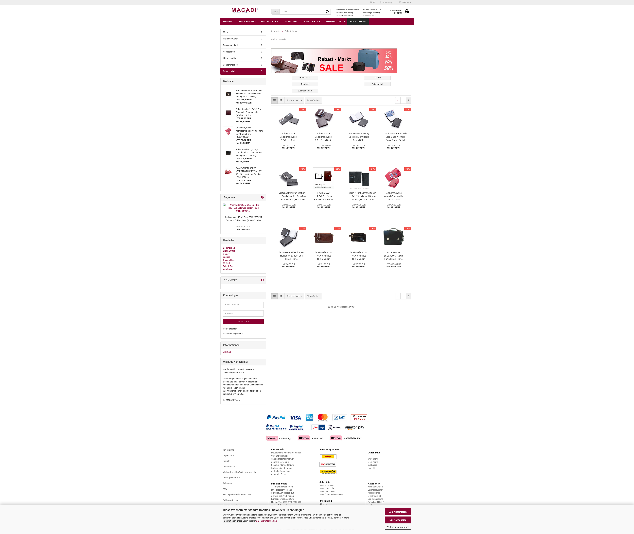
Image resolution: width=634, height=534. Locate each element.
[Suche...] (327, 12)
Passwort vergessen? (233, 333)
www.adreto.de (326, 485)
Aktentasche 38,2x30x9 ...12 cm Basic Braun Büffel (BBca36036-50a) (393, 256)
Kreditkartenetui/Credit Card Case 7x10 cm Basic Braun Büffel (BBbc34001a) (395, 137)
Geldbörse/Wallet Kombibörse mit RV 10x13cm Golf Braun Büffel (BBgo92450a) (393, 196)
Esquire (226, 257)
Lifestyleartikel (311, 21)
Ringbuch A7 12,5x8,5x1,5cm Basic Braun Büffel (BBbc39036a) (323, 196)
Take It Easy (228, 266)
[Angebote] (262, 197)
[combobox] (294, 100)
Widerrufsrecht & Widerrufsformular (239, 472)
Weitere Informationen (398, 527)
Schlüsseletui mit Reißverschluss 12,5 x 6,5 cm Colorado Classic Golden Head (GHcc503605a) (358, 256)
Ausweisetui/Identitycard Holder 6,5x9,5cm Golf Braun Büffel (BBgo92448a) (291, 256)
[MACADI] (244, 11)
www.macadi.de (327, 491)
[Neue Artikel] (262, 280)
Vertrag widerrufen (231, 477)
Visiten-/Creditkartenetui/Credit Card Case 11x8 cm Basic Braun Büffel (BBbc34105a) (295, 196)
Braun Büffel (229, 251)
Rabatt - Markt (358, 21)
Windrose (227, 269)
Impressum (228, 455)
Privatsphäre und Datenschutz (237, 494)
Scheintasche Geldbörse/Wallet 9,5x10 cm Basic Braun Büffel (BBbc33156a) (323, 137)
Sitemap (227, 352)
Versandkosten (230, 466)
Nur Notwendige (397, 520)
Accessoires (291, 21)
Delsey (226, 254)
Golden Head (229, 260)
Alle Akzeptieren (398, 512)
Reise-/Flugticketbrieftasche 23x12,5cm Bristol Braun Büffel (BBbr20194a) (363, 196)
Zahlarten (227, 483)
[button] (372, 2)
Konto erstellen (230, 328)
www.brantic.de (326, 488)
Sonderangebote (335, 21)
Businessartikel (270, 21)
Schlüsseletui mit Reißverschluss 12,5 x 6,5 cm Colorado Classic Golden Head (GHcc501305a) (323, 256)
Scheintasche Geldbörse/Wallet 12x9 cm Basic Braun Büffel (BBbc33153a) (288, 137)
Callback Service (230, 500)
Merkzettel (406, 2)
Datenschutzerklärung (266, 521)
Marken (227, 21)
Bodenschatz (229, 248)
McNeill (226, 263)
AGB (225, 489)
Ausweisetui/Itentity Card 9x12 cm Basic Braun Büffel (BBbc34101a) (359, 137)
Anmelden (243, 321)
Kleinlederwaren (246, 21)
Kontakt (226, 461)
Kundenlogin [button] (388, 2)
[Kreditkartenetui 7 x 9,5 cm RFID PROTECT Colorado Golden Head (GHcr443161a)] (243, 208)
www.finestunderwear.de (331, 494)
